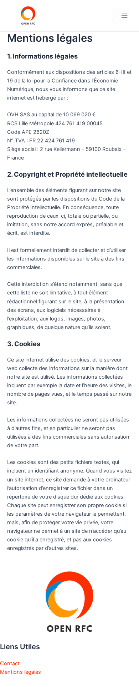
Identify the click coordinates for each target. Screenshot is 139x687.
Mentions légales (20, 672)
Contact (10, 663)
